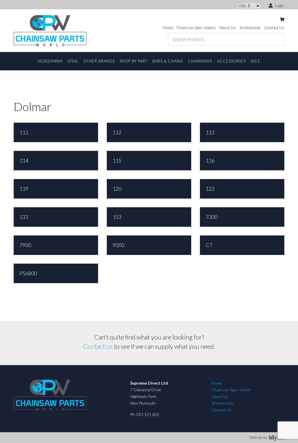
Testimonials (250, 27)
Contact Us (274, 27)
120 (117, 188)
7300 (211, 217)
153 (117, 217)
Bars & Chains (167, 61)
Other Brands (99, 61)
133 (23, 217)
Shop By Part (134, 61)
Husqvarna (50, 61)
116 (210, 160)
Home (168, 27)
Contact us (98, 346)
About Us (227, 27)
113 (210, 132)
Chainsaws (200, 61)
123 (210, 188)
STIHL (73, 61)
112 (117, 132)
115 (117, 160)
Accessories (231, 61)
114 (23, 160)
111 (23, 132)
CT (209, 245)
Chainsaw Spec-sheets (196, 27)
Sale (255, 61)
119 (23, 188)
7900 (25, 245)
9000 (118, 245)
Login (279, 5)
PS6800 (28, 273)
